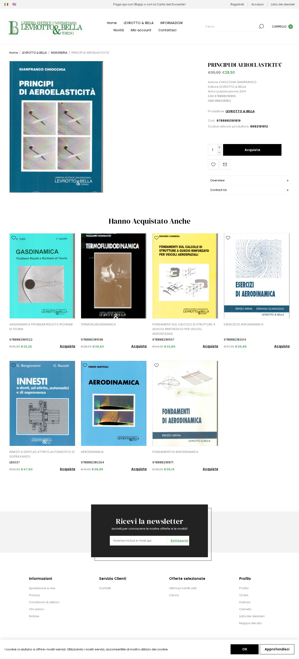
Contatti (105, 588)
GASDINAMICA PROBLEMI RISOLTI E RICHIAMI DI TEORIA (41, 326)
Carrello (245, 609)
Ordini (243, 595)
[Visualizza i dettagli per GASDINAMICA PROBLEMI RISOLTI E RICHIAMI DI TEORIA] (42, 275)
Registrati (237, 4)
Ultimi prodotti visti (182, 588)
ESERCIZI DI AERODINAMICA (243, 324)
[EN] (14, 4)
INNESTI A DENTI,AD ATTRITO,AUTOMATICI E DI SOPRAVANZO (42, 454)
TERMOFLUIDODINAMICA (98, 324)
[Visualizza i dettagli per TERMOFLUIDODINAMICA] (113, 275)
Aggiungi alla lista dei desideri (213, 164)
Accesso (257, 4)
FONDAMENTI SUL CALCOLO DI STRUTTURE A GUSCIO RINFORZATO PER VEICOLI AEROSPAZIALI (183, 329)
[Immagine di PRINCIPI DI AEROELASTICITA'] (56, 127)
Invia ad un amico (225, 164)
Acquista (252, 150)
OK (244, 649)
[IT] (6, 4)
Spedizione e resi (42, 588)
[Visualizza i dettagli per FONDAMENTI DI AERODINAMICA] (185, 403)
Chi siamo (36, 609)
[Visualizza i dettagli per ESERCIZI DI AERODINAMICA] (256, 275)
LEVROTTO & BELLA (240, 111)
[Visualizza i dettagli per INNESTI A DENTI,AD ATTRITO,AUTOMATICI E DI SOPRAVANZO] (42, 403)
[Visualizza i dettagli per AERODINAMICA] (113, 403)
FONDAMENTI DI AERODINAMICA (175, 452)
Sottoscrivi (179, 540)
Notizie (34, 616)
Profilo (244, 588)
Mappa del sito (250, 623)
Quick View (13, 244)
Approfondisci (277, 649)
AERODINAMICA (92, 452)
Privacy (34, 595)
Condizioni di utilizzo (44, 602)
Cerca (261, 26)
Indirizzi (244, 602)
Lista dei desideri (252, 616)
